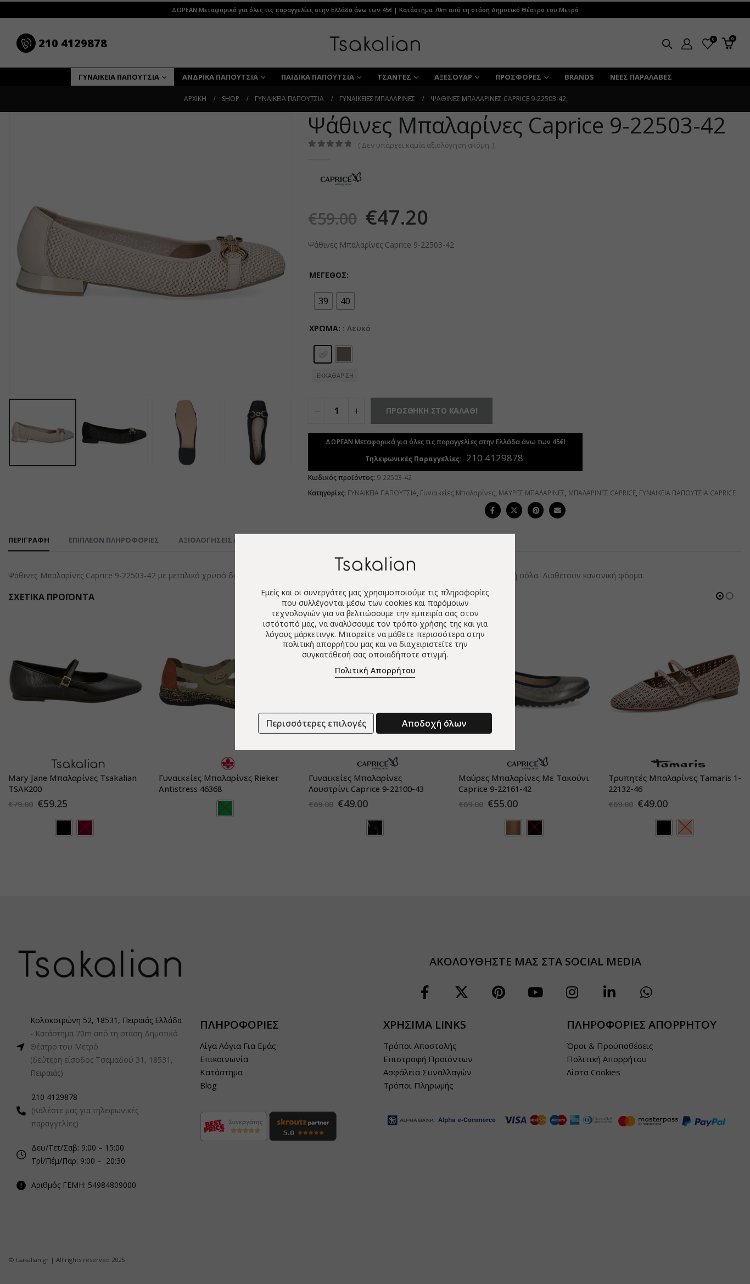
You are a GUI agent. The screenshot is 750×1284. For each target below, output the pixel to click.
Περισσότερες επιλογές (316, 723)
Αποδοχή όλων (434, 723)
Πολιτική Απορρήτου (375, 670)
